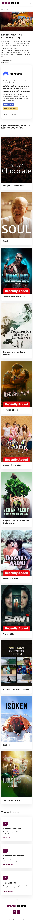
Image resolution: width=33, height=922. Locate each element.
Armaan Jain (8, 54)
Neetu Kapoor (10, 52)
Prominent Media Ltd (18, 919)
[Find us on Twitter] (18, 912)
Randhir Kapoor (20, 52)
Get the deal (8, 104)
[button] (30, 3)
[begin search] (31, 9)
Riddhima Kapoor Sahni (19, 54)
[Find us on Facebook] (14, 912)
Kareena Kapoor (10, 50)
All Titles (16, 900)
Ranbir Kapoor (19, 50)
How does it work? (10, 108)
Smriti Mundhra (12, 48)
